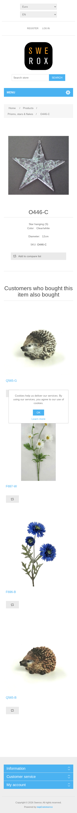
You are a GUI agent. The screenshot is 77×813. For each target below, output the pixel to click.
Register (32, 28)
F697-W (11, 486)
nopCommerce (45, 807)
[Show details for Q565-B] (38, 657)
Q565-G (11, 380)
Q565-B (11, 697)
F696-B (11, 592)
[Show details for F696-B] (38, 552)
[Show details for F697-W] (38, 446)
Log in (46, 28)
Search (57, 77)
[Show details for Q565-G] (38, 340)
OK (38, 412)
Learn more (38, 418)
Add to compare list (29, 256)
